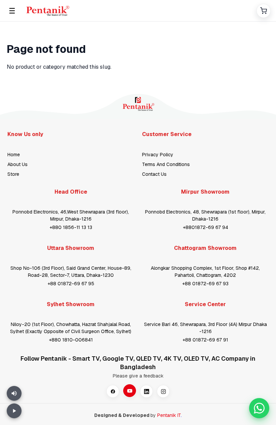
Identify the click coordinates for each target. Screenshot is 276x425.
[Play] (14, 410)
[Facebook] (112, 391)
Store (13, 174)
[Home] (137, 11)
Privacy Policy (157, 155)
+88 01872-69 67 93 (205, 284)
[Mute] (14, 393)
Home (13, 155)
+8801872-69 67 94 (205, 227)
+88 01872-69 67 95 (70, 284)
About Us (17, 164)
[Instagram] (163, 391)
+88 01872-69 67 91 (205, 340)
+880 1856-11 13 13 (70, 227)
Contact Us (154, 174)
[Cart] (263, 11)
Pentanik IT (169, 415)
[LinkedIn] (146, 391)
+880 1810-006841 (71, 340)
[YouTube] (129, 390)
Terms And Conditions (166, 164)
